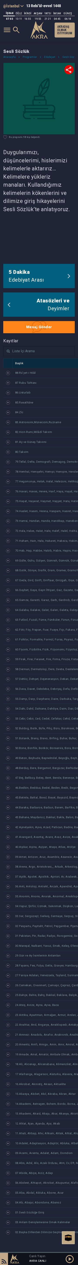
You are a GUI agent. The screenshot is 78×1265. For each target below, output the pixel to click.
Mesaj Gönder (39, 327)
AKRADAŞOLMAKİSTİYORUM (64, 30)
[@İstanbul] (13, 5)
